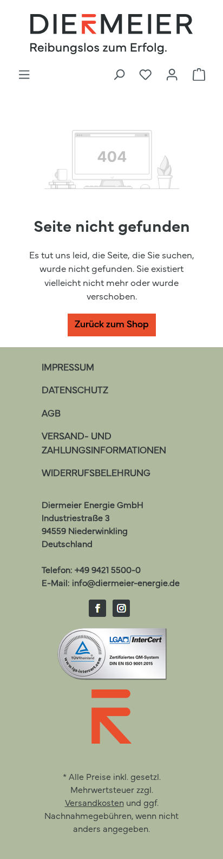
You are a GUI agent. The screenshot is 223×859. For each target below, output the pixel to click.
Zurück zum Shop (112, 325)
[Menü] (24, 75)
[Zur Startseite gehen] (111, 34)
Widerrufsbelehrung (96, 474)
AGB (51, 414)
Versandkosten (94, 804)
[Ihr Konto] (172, 75)
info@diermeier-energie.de (126, 584)
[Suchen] (119, 75)
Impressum (68, 368)
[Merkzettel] (145, 75)
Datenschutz (75, 391)
